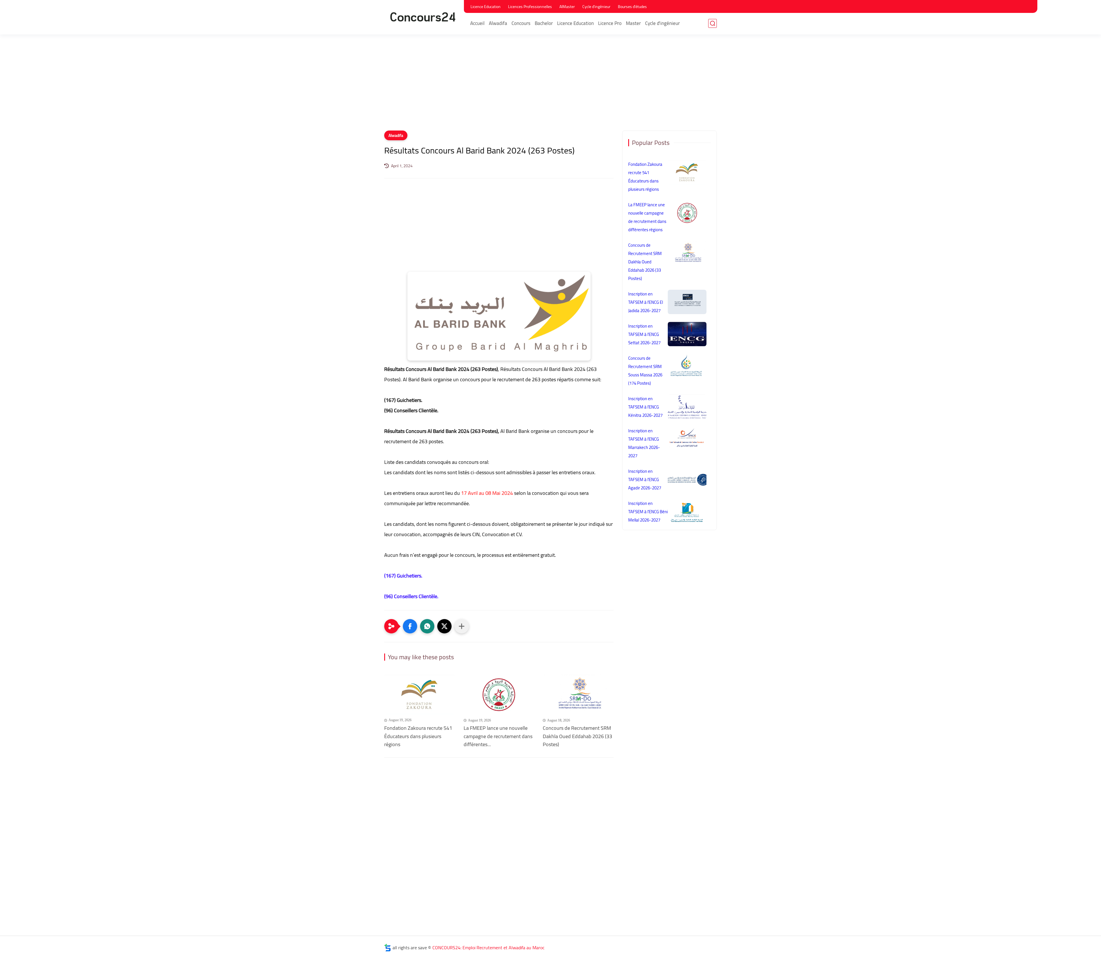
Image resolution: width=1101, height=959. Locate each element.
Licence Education (486, 6)
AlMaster (567, 6)
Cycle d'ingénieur (596, 6)
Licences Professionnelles (530, 6)
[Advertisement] (550, 86)
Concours (521, 23)
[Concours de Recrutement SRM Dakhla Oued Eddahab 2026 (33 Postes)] (578, 694)
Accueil (477, 23)
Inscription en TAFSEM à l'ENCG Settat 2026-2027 (644, 334)
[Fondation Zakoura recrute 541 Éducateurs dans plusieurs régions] (419, 694)
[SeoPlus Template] (387, 948)
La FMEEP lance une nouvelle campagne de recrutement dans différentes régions (647, 217)
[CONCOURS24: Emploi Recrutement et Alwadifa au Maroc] (423, 17)
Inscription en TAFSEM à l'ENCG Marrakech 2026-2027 (644, 443)
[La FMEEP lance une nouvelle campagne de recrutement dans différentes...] (499, 694)
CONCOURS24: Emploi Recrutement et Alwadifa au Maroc (488, 947)
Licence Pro (610, 23)
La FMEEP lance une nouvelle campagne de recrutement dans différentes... (498, 736)
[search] (712, 23)
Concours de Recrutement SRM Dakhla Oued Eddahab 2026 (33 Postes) (577, 736)
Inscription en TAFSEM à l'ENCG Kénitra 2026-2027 (645, 406)
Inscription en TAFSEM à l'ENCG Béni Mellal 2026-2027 (648, 511)
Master (633, 23)
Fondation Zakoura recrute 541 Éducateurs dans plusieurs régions (418, 736)
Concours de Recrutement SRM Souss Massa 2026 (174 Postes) (645, 370)
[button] (410, 626)
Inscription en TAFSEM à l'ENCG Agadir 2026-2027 (644, 479)
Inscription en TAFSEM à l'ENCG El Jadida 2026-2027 (645, 302)
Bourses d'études (632, 6)
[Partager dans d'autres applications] (461, 626)
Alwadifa (498, 23)
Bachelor (544, 23)
